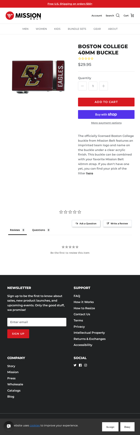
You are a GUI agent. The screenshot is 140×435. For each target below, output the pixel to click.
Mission (13, 372)
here (89, 173)
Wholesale (15, 384)
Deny (127, 427)
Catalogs (13, 390)
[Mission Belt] (23, 15)
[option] (37, 75)
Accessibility (83, 345)
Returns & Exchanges (90, 339)
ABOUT (113, 28)
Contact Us (82, 314)
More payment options (106, 122)
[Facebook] (80, 365)
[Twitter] (75, 365)
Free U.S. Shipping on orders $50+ (70, 3)
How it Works (84, 302)
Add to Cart (106, 102)
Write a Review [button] (119, 223)
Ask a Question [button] (87, 223)
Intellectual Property (89, 332)
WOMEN (41, 28)
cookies (35, 425)
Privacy (79, 326)
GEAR (97, 28)
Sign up (18, 333)
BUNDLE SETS (77, 28)
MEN (25, 28)
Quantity (84, 78)
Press (11, 378)
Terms (78, 320)
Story (11, 366)
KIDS (57, 28)
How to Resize (84, 308)
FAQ (77, 296)
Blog (10, 396)
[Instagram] (85, 365)
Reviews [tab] (15, 230)
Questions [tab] (38, 230)
